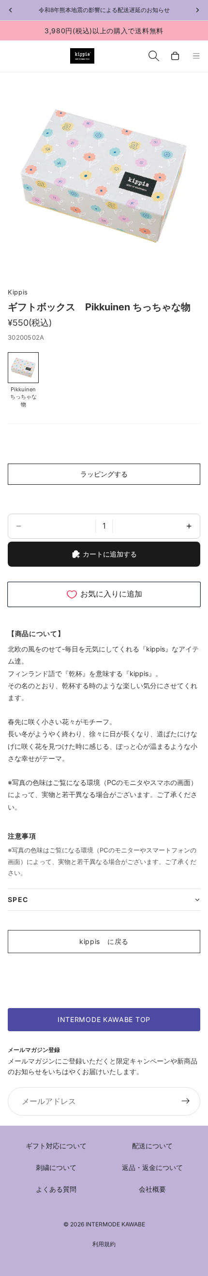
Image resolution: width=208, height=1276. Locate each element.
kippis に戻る (104, 941)
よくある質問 (56, 1189)
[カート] (175, 55)
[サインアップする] (186, 1101)
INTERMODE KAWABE (115, 1224)
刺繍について (56, 1167)
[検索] (153, 55)
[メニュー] (196, 56)
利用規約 (104, 1244)
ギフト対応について (56, 1146)
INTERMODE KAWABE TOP (104, 1019)
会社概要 (152, 1189)
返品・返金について (152, 1167)
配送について (152, 1146)
